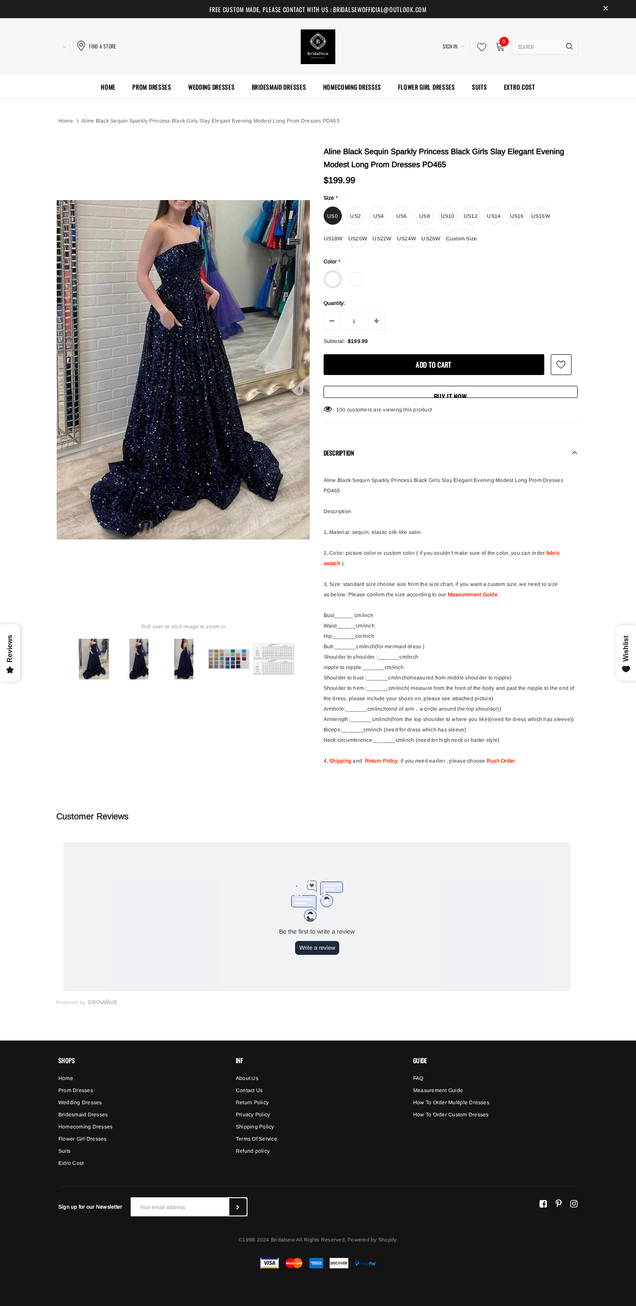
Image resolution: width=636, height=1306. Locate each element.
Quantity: (334, 303)
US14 (494, 216)
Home (65, 121)
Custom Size (461, 239)
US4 (378, 216)
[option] (183, 370)
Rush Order (500, 761)
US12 (471, 216)
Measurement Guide (473, 595)
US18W (333, 239)
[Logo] (318, 45)
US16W (540, 216)
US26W (430, 239)
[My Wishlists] (479, 47)
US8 (424, 216)
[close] (605, 9)
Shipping (340, 761)
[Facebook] (543, 1203)
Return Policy (381, 761)
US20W (357, 239)
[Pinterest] (559, 1203)
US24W (406, 239)
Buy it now (450, 394)
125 (341, 410)
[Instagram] (574, 1203)
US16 (517, 216)
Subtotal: (334, 341)
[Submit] (238, 1206)
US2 (355, 216)
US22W (382, 239)
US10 (448, 216)
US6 (401, 216)
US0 (332, 216)
